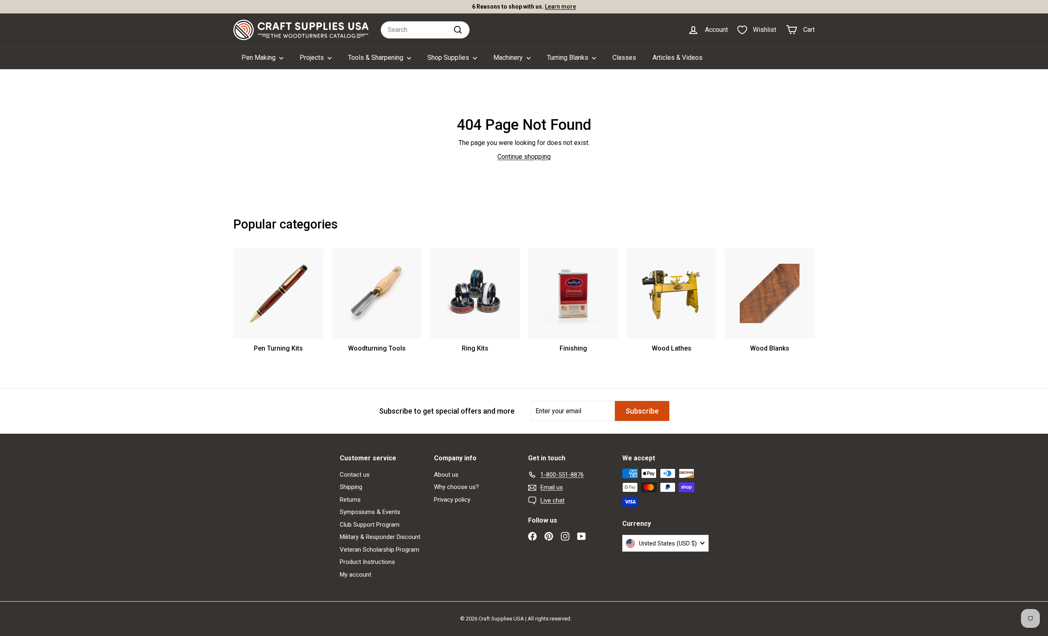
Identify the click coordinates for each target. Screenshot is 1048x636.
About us (446, 474)
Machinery (508, 57)
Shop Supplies (449, 57)
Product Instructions (367, 562)
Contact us (355, 474)
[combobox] (425, 29)
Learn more (560, 6)
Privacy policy (452, 499)
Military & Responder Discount (380, 537)
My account (355, 574)
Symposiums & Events (370, 512)
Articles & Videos (677, 57)
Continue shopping (524, 157)
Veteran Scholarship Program (379, 549)
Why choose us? (456, 487)
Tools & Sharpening (376, 57)
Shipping (351, 487)
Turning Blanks (568, 57)
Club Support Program (370, 524)
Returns (350, 499)
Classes (624, 57)
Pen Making (259, 57)
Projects (312, 57)
